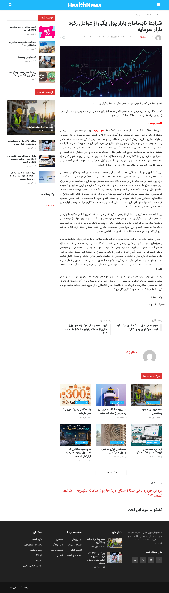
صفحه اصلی (157, 14)
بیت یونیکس (36, 550)
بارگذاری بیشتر (111, 472)
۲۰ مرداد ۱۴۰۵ (119, 457)
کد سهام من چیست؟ (27, 57)
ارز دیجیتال (77, 539)
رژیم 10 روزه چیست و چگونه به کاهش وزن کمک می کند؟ (22, 74)
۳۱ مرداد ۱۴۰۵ (29, 148)
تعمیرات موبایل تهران (32, 545)
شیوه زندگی (57, 545)
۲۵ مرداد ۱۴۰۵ (83, 417)
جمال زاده (142, 37)
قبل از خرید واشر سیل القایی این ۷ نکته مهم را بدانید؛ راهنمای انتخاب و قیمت (22, 159)
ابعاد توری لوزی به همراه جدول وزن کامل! (114, 451)
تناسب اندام (76, 550)
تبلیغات (27, 587)
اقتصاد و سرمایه (142, 14)
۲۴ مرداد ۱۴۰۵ (155, 457)
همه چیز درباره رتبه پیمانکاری (152, 411)
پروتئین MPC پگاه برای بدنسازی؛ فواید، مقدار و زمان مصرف (22, 142)
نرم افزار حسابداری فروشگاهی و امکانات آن (149, 451)
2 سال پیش (30, 34)
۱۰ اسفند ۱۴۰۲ (126, 37)
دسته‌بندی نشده (74, 555)
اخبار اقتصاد (36, 539)
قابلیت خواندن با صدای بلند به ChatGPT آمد (23, 28)
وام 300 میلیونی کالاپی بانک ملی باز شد (76, 411)
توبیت (39, 560)
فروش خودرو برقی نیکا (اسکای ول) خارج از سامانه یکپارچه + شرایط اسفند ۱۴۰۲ (112, 493)
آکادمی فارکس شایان (32, 566)
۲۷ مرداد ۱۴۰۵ (119, 417)
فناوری (60, 555)
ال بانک (38, 555)
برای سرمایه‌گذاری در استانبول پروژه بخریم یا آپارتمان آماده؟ (78, 452)
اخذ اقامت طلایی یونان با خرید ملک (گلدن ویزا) (22, 44)
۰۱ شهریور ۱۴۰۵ (154, 417)
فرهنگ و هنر (57, 550)
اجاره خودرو (49, 205)
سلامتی (59, 539)
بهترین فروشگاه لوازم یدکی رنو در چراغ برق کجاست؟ (112, 411)
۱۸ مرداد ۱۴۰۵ (83, 460)
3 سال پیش (29, 61)
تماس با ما (13, 587)
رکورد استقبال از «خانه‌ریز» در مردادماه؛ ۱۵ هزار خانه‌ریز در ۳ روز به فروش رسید (23, 176)
